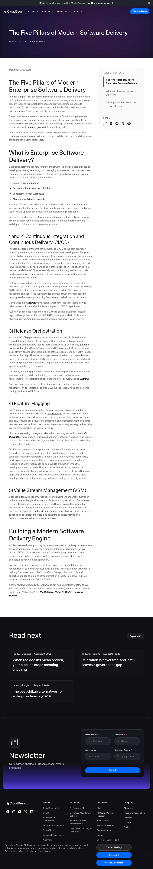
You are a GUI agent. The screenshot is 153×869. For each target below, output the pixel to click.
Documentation (104, 830)
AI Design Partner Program (105, 814)
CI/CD (60, 248)
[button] (33, 11)
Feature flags (55, 413)
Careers (127, 822)
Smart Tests (48, 830)
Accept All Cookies (114, 862)
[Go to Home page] (13, 11)
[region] (76, 855)
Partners (128, 817)
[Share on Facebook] (117, 123)
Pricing (127, 827)
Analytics (47, 840)
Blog (99, 808)
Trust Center (102, 820)
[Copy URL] (105, 123)
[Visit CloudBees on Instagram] (14, 811)
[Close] (148, 854)
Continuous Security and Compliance (81, 830)
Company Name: (123, 750)
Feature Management (53, 825)
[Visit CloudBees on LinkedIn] (31, 811)
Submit (113, 770)
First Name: (120, 734)
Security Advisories (106, 825)
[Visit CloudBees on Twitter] (25, 811)
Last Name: (91, 750)
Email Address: (93, 734)
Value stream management (49, 511)
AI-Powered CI (77, 808)
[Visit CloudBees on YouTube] (20, 811)
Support (100, 835)
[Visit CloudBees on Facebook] (8, 811)
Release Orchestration (53, 835)
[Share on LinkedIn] (111, 123)
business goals (35, 127)
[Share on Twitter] (123, 123)
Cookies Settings (114, 847)
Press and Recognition (134, 813)
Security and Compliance (49, 819)
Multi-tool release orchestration (78, 822)
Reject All (114, 855)
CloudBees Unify (51, 808)
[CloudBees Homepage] (15, 803)
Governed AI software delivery (80, 814)
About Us (128, 808)
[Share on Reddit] (129, 123)
